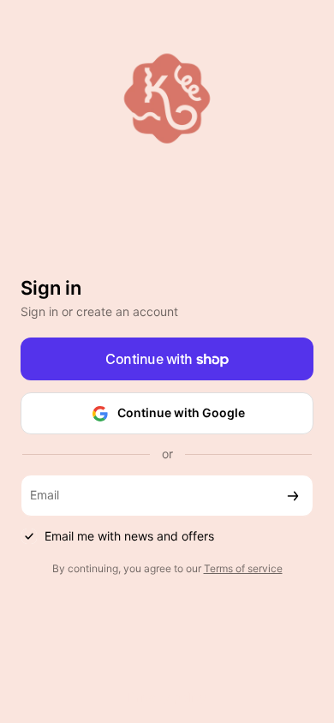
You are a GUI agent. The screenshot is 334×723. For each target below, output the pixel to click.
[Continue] (292, 496)
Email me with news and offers (129, 536)
